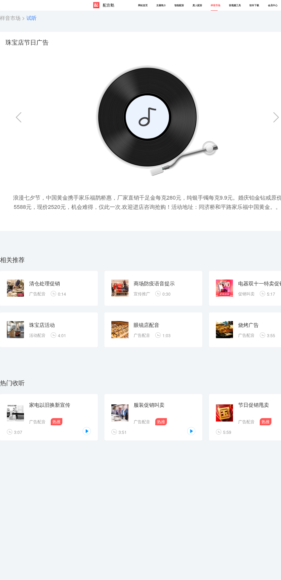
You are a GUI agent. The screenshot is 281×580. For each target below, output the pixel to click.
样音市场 (10, 17)
